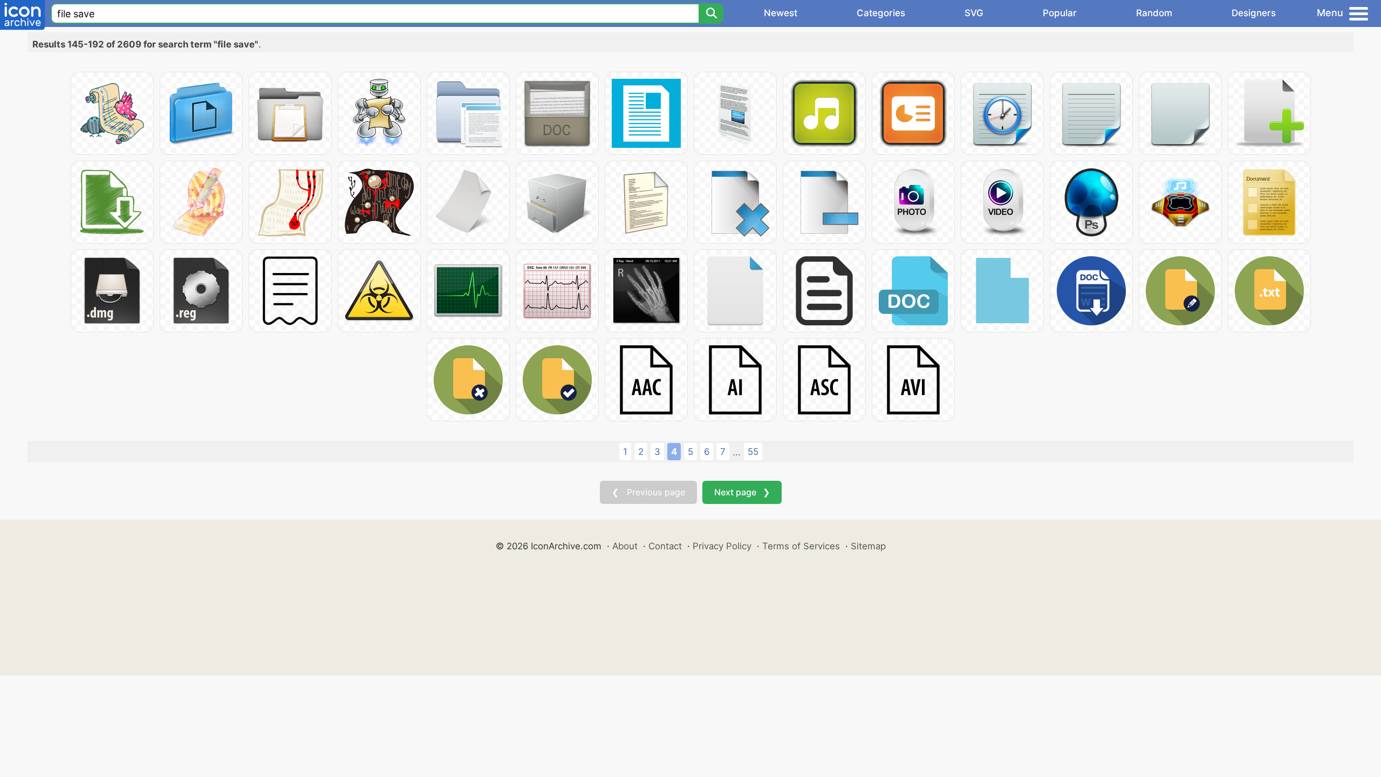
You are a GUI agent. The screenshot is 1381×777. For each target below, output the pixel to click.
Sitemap (868, 546)
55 (753, 451)
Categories (881, 13)
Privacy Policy (722, 546)
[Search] (711, 13)
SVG (974, 13)
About (625, 546)
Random (1154, 13)
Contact (665, 546)
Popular (1060, 13)
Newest (780, 13)
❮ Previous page (648, 492)
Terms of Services (801, 546)
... (737, 452)
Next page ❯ (742, 492)
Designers (1254, 13)
